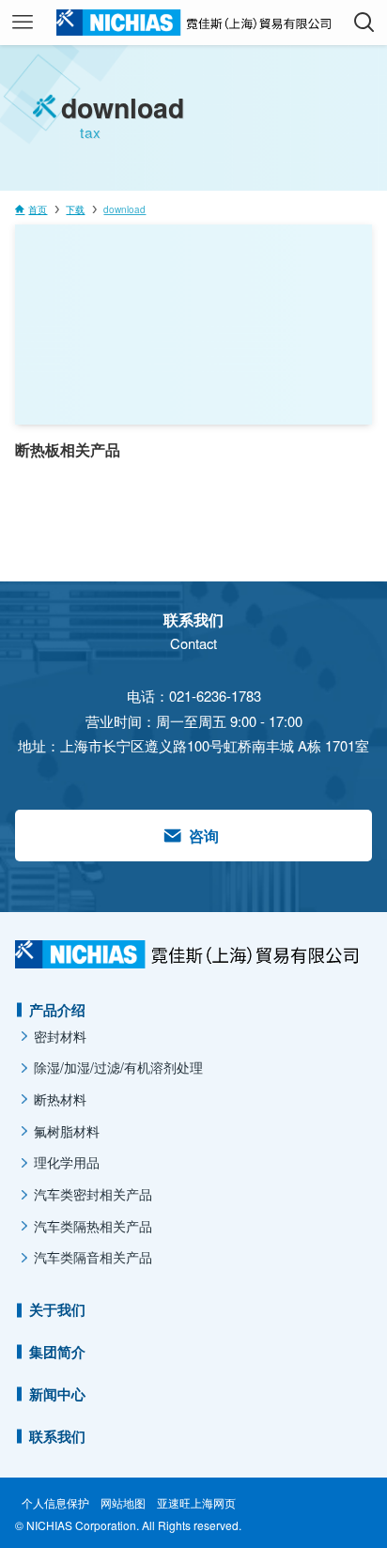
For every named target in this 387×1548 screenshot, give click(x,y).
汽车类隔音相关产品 (93, 1256)
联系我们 (57, 1436)
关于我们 (57, 1309)
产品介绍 (57, 1009)
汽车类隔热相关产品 (93, 1225)
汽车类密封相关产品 (93, 1193)
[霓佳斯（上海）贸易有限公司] (193, 22)
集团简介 (57, 1351)
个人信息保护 (55, 1502)
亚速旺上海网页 (196, 1502)
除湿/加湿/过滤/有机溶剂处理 (118, 1067)
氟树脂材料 (67, 1131)
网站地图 (123, 1502)
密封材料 (60, 1036)
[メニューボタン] (22, 22)
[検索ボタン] (364, 22)
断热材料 (60, 1099)
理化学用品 (67, 1162)
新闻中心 (57, 1394)
